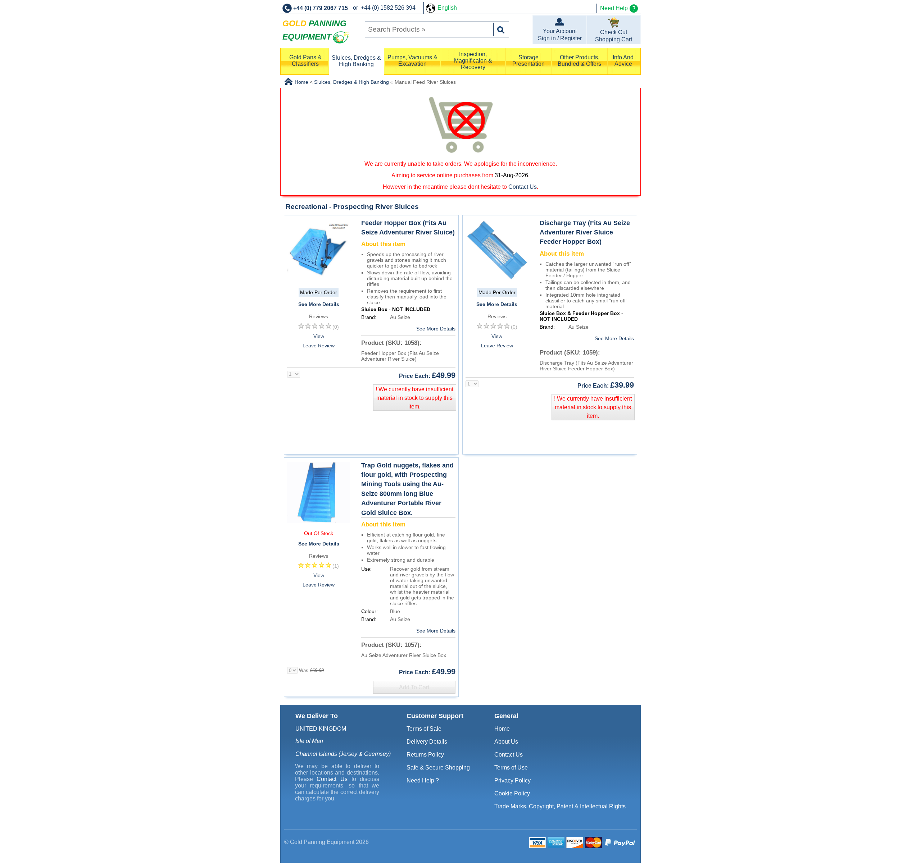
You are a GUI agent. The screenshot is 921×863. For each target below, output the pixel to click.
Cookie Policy (512, 793)
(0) (335, 327)
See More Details (318, 304)
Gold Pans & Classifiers (305, 60)
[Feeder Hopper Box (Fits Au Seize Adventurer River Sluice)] (318, 280)
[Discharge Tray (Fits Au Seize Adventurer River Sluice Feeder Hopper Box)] (497, 280)
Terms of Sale (424, 729)
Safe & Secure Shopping (438, 767)
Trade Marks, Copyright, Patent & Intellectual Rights (560, 806)
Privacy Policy (512, 780)
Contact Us (522, 187)
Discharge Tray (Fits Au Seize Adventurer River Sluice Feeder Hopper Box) (585, 232)
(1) (335, 566)
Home (502, 729)
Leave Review (319, 345)
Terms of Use (511, 767)
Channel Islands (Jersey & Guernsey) (343, 754)
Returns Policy (425, 755)
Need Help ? (423, 780)
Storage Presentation (528, 60)
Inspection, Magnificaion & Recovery (473, 60)
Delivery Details (427, 742)
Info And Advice (623, 60)
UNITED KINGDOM (320, 729)
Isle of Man (309, 741)
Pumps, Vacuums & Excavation (412, 60)
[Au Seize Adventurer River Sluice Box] (318, 523)
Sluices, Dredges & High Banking (356, 61)
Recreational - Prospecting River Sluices (352, 206)
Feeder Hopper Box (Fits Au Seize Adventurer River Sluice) (408, 227)
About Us (506, 742)
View (318, 336)
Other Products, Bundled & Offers (579, 60)
